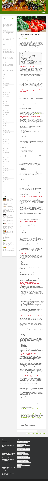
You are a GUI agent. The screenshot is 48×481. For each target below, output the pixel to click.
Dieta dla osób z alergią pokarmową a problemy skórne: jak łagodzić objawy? (8, 248)
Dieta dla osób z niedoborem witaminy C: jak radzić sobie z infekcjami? (8, 58)
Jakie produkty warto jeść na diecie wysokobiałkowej (8, 460)
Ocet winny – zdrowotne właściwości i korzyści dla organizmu (8, 470)
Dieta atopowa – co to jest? (24, 54)
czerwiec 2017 (6, 184)
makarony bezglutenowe (21, 452)
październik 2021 (7, 154)
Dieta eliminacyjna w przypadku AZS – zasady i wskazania (29, 56)
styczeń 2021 (6, 166)
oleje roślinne (19, 457)
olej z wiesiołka (26, 460)
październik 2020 (7, 168)
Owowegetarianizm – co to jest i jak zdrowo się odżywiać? (8, 33)
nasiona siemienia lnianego (32, 212)
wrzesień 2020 (6, 170)
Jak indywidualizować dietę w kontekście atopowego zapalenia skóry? (31, 64)
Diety (37, 38)
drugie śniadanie (19, 449)
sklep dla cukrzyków (26, 461)
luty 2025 (6, 107)
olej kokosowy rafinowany (26, 457)
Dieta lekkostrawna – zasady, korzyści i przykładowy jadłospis (8, 52)
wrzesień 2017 (6, 179)
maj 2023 (5, 119)
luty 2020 (6, 177)
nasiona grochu (19, 454)
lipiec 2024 (6, 110)
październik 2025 (7, 92)
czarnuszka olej (19, 446)
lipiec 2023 (6, 116)
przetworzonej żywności (37, 113)
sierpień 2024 (6, 108)
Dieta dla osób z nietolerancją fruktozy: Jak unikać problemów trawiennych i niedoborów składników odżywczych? (8, 457)
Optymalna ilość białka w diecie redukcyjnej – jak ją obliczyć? (7, 448)
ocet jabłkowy (26, 456)
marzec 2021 (6, 163)
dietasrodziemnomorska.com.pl (30, 38)
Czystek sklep (28, 448)
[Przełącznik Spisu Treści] (40, 53)
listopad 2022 (6, 130)
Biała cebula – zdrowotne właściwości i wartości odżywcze (8, 468)
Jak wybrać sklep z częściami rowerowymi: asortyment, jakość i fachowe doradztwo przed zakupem (8, 25)
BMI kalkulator (19, 442)
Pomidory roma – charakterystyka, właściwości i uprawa (8, 451)
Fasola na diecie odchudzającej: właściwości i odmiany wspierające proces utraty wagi (8, 473)
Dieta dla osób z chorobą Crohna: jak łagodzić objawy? (8, 207)
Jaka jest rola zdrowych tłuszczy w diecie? (8, 446)
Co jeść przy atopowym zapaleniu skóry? (26, 58)
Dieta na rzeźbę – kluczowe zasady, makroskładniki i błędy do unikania (8, 55)
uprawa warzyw (19, 464)
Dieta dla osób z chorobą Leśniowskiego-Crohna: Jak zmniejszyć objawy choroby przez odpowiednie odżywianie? (8, 442)
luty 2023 (6, 125)
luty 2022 (6, 146)
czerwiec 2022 (6, 139)
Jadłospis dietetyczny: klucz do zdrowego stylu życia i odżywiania (8, 39)
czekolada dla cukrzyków (21, 448)
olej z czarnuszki (19, 458)
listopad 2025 (6, 90)
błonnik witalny (25, 442)
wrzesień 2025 (6, 94)
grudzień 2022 (6, 128)
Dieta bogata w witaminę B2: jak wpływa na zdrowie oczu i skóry (8, 65)
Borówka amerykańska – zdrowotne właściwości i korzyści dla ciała (8, 462)
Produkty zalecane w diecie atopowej (27, 57)
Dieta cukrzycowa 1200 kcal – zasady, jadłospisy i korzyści (8, 241)
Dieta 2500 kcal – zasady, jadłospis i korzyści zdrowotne (8, 46)
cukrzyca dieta (27, 445)
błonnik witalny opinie (20, 445)
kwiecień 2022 (6, 143)
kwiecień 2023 (6, 121)
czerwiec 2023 (6, 117)
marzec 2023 (6, 123)
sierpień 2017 (6, 181)
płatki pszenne (19, 461)
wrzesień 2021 (6, 155)
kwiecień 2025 (6, 103)
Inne (5, 192)
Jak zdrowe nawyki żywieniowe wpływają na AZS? (27, 63)
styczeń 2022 (6, 148)
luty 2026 (6, 85)
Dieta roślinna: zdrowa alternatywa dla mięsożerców (8, 465)
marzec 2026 (6, 83)
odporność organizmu (31, 152)
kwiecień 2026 (6, 81)
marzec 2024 (6, 112)
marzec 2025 (6, 105)
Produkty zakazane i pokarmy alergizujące (27, 60)
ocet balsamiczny (20, 456)
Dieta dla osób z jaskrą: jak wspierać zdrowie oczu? (8, 49)
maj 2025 (5, 101)
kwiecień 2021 (6, 161)
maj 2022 (5, 141)
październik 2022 (7, 132)
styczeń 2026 (6, 87)
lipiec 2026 (6, 76)
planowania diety (38, 193)
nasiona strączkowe (26, 454)
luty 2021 (6, 164)
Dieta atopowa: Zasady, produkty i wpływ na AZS (10, 199)
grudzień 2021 (6, 150)
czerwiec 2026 (6, 78)
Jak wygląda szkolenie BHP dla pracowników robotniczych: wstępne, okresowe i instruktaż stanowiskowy (8, 29)
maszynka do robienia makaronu (22, 453)
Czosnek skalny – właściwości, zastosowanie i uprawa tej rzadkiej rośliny (8, 215)
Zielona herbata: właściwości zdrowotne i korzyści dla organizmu (8, 62)
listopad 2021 (6, 152)
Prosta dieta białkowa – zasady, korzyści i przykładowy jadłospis (8, 224)
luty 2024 (6, 114)
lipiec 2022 (6, 137)
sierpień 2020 (6, 172)
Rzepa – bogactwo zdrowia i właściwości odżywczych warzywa (8, 36)
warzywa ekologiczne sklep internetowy (23, 465)
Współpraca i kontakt (41, 12)
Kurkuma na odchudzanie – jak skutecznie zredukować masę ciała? (8, 232)
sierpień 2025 (6, 96)
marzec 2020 (6, 175)
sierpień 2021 (6, 157)
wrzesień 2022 (6, 134)
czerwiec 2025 (6, 99)
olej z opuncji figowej (26, 458)
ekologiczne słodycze (26, 449)
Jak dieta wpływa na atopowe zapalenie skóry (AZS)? (28, 55)
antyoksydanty (19, 441)
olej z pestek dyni (20, 460)
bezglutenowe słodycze (26, 441)
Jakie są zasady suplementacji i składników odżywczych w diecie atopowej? (31, 61)
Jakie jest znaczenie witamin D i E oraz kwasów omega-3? (29, 62)
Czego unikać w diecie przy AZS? (25, 59)
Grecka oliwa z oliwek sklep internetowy (23, 450)
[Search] (13, 18)
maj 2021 (5, 159)
